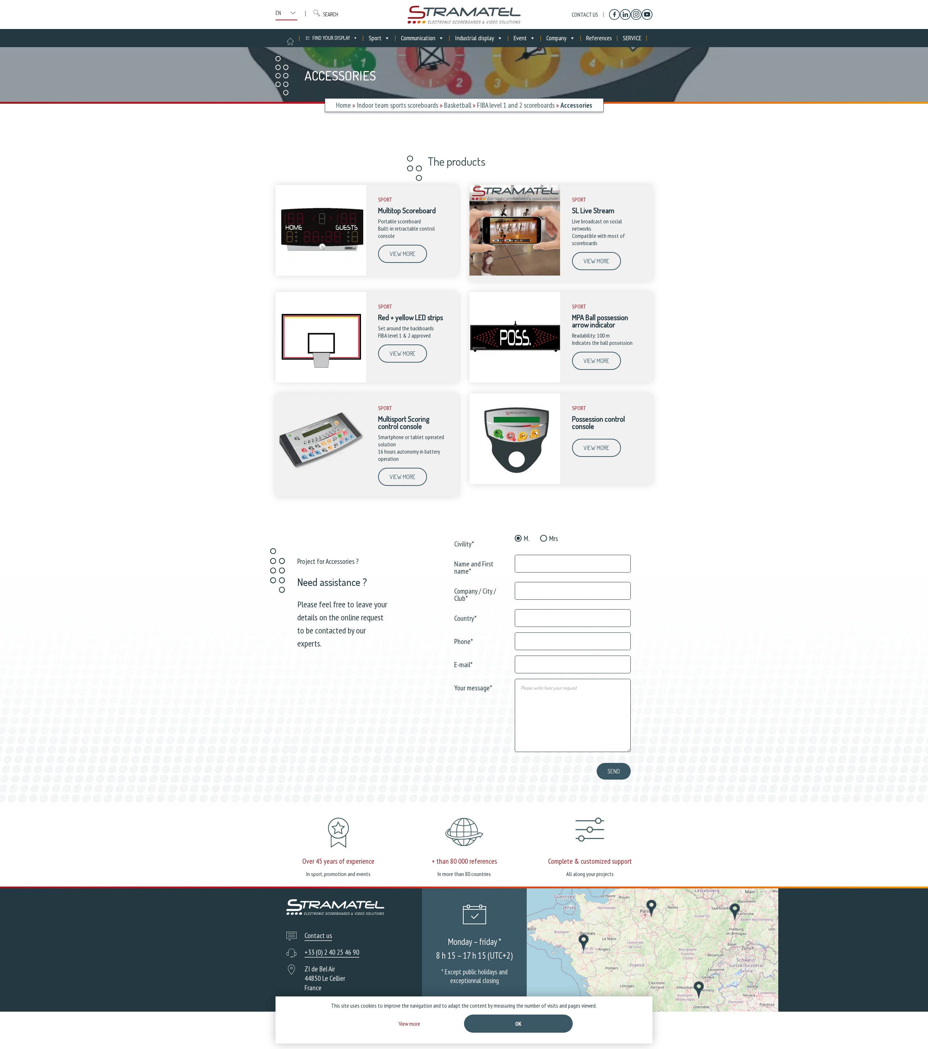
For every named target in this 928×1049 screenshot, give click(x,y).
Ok (518, 1023)
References (599, 38)
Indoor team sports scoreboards (397, 105)
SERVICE (632, 38)
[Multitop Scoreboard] (321, 274)
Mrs (553, 538)
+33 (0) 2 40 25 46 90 (331, 952)
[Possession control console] (514, 482)
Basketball (457, 105)
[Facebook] (614, 14)
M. (526, 538)
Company (556, 38)
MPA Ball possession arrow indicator (600, 321)
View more (402, 253)
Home (343, 105)
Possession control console (598, 422)
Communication (418, 38)
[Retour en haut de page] (909, 1030)
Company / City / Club (475, 594)
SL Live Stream (593, 210)
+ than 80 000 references (464, 861)
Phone (463, 641)
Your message (473, 687)
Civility (464, 543)
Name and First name (473, 567)
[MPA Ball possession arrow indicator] (514, 381)
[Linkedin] (625, 14)
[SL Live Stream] (514, 274)
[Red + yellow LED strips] (321, 381)
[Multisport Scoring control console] (321, 482)
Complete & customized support (590, 861)
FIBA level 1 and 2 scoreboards (516, 105)
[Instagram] (636, 14)
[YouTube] (647, 14)
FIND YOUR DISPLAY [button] (331, 37)
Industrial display (474, 38)
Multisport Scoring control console (404, 422)
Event (520, 38)
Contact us (585, 14)
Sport (375, 38)
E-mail (463, 664)
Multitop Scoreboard (407, 210)
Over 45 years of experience (338, 861)
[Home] (464, 14)
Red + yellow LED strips (410, 317)
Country (465, 618)
